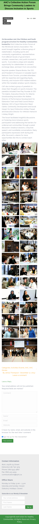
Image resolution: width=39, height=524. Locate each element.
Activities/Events (8, 18)
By (11, 373)
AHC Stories (7, 23)
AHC (5, 21)
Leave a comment (20, 375)
